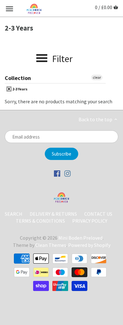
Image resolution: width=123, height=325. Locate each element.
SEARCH (13, 214)
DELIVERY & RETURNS (54, 214)
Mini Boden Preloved (80, 238)
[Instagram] (67, 173)
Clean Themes (50, 245)
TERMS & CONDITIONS (40, 221)
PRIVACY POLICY (89, 221)
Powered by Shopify (89, 245)
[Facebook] (57, 173)
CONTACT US (98, 214)
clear (97, 77)
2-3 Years (19, 89)
